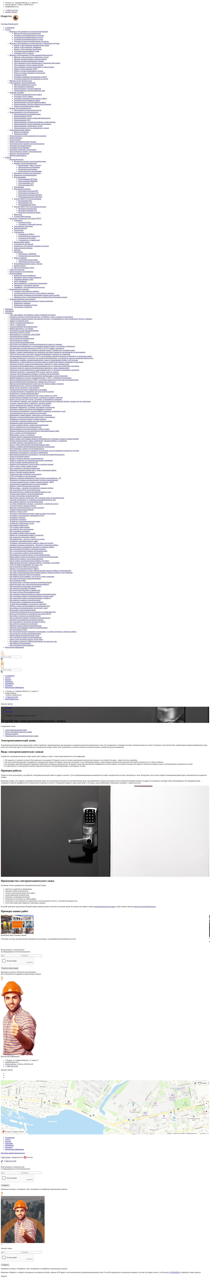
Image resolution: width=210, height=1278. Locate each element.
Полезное (8, 712)
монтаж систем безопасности (145, 906)
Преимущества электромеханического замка (21, 736)
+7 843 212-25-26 (11, 10)
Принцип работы (11, 734)
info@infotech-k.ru (11, 699)
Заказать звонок (7, 704)
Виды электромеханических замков (18, 732)
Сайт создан (5, 1157)
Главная (8, 708)
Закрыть (4, 1276)
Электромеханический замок (16, 730)
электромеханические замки (104, 906)
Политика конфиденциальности (13, 1153)
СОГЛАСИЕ (174, 1272)
